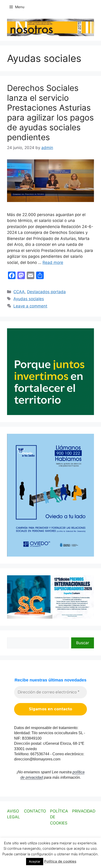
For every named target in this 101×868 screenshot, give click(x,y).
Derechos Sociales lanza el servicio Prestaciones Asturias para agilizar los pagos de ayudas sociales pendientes (50, 112)
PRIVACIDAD (83, 811)
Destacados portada (46, 291)
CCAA (19, 291)
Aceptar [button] (34, 861)
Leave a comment (30, 306)
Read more (53, 262)
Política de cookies (60, 861)
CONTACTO (35, 811)
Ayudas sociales (28, 298)
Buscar (82, 642)
